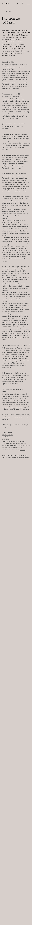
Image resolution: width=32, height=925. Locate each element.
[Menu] (28, 3)
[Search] (16, 3)
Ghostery (22, 450)
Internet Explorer (7, 435)
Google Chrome (7, 433)
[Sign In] (22, 3)
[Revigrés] (5, 3)
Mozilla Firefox (6, 437)
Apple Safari (6, 439)
